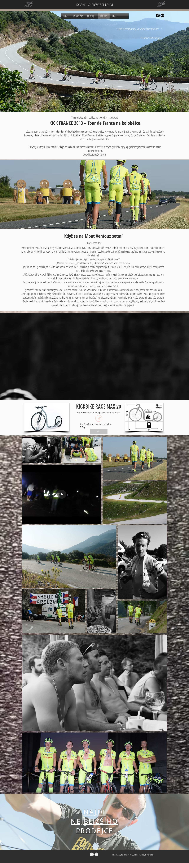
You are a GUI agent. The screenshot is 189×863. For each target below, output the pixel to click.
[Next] (171, 822)
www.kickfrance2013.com (94, 154)
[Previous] (17, 822)
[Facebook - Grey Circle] (92, 854)
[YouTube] (162, 15)
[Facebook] (158, 15)
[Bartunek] (94, 842)
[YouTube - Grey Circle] (96, 854)
